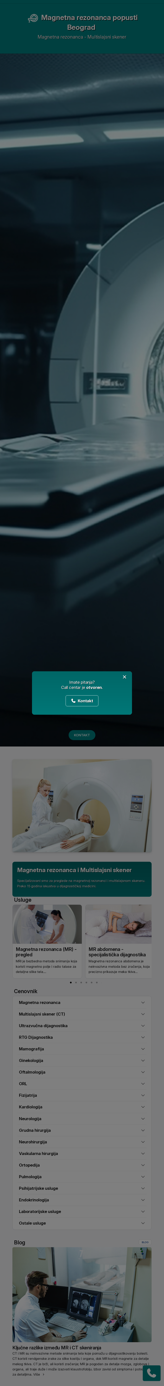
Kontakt (85, 700)
